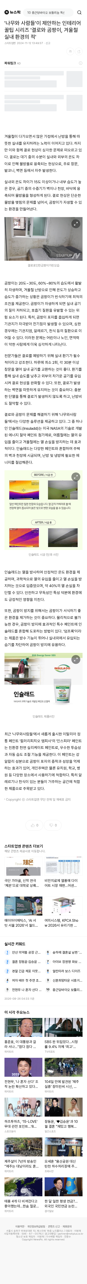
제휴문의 (67, 1226)
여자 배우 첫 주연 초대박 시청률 (27, 981)
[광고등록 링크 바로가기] (81, 63)
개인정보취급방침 (36, 1226)
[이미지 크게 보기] (75, 223)
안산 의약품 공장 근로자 (27, 952)
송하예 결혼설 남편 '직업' (68, 952)
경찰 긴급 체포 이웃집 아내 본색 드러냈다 (27, 971)
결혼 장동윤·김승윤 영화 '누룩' (27, 962)
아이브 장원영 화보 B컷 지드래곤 (68, 962)
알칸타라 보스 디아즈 (67, 971)
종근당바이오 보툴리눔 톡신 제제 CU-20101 (68, 990)
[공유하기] (79, 51)
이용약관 (19, 1226)
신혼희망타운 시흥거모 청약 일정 (68, 981)
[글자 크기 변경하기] (70, 51)
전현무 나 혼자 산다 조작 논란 (27, 990)
